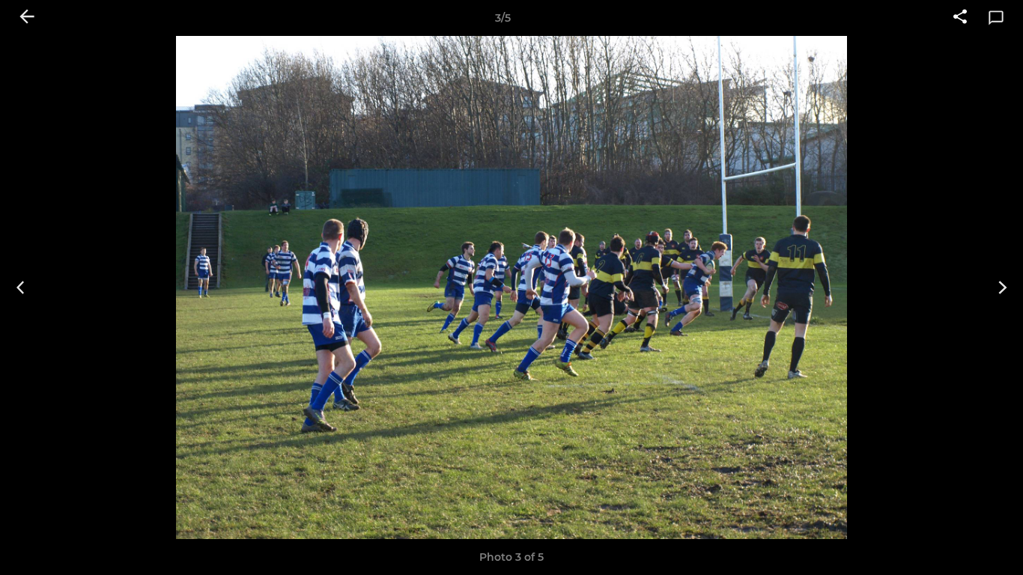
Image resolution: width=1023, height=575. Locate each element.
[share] (960, 17)
